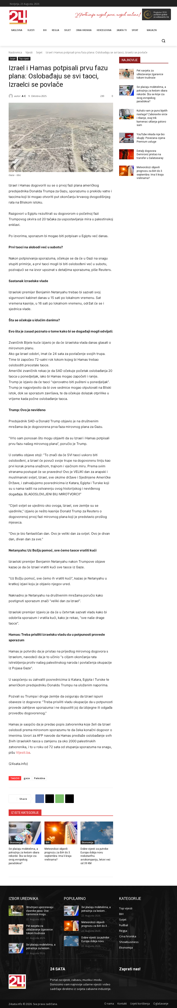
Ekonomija (15, 842)
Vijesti (29, 52)
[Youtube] (132, 982)
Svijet (39, 52)
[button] (163, 41)
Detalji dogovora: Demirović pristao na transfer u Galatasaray (150, 154)
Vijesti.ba (22, 752)
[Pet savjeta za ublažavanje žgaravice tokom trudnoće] (126, 74)
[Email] (69, 798)
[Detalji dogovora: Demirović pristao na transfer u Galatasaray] (126, 154)
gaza (27, 778)
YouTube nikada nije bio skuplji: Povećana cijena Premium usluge (151, 138)
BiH (47, 842)
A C (24, 96)
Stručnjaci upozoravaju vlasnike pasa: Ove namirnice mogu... (39, 911)
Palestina (39, 778)
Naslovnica (15, 52)
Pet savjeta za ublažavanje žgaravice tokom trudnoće (150, 74)
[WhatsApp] (59, 798)
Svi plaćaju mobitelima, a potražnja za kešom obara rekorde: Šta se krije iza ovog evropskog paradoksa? (24, 856)
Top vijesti (24, 58)
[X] (49, 798)
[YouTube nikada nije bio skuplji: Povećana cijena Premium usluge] (126, 138)
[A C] (11, 96)
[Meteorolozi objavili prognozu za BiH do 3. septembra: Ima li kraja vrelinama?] (60, 833)
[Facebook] (39, 798)
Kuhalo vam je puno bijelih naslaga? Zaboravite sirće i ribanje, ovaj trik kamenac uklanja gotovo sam (152, 118)
